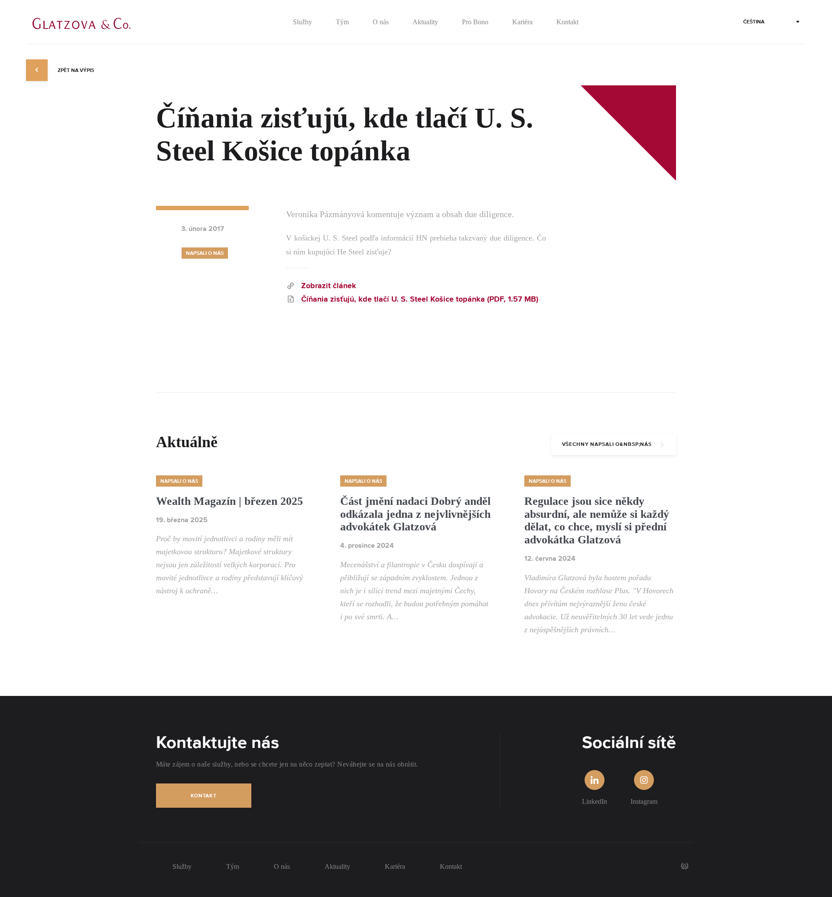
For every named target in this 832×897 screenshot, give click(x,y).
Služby (182, 866)
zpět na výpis (75, 70)
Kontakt (204, 796)
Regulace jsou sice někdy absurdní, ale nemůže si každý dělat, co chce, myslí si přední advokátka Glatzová (596, 520)
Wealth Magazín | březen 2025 (229, 501)
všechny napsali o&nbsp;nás (607, 444)
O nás (282, 866)
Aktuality (337, 866)
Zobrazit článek (328, 286)
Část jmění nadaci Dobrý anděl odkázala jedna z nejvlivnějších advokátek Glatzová (415, 514)
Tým (232, 866)
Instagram (643, 801)
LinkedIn (594, 801)
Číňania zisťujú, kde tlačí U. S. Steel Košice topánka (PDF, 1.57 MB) (419, 299)
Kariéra (395, 866)
